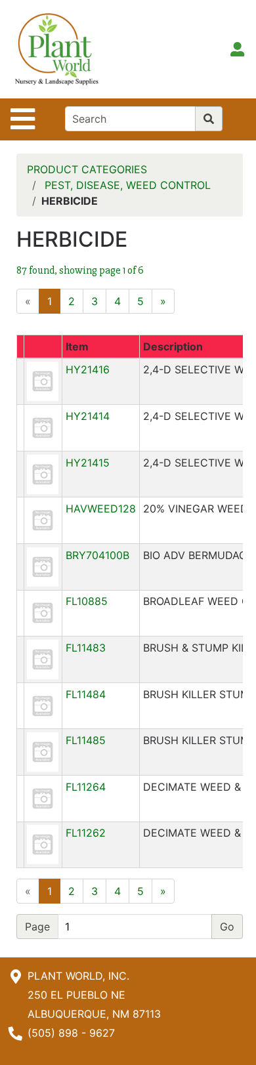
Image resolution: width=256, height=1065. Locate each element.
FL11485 (86, 740)
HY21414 (88, 416)
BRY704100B (97, 555)
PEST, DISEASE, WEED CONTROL (128, 185)
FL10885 (87, 601)
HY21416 (88, 369)
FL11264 (86, 786)
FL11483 (86, 647)
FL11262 (86, 832)
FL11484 (86, 694)
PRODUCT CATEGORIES (87, 169)
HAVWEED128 (101, 508)
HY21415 (88, 462)
